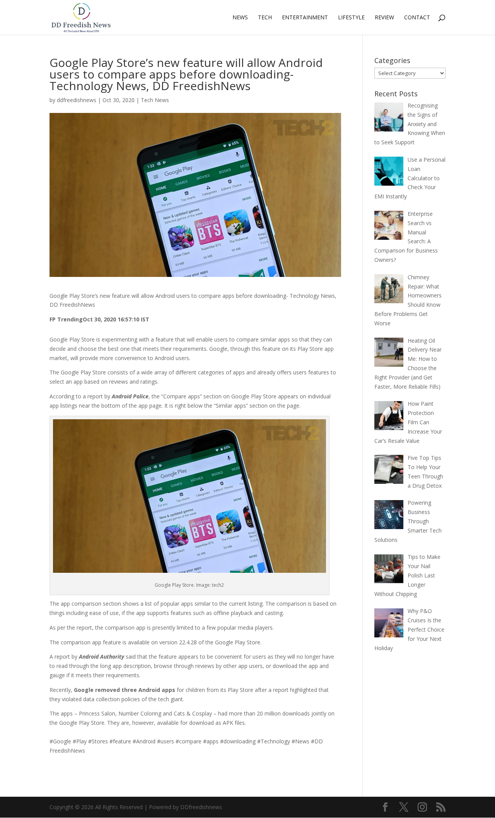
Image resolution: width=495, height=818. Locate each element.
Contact (417, 18)
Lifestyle (351, 18)
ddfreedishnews (76, 100)
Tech (265, 18)
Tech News (155, 100)
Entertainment (305, 18)
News (240, 18)
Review (384, 18)
